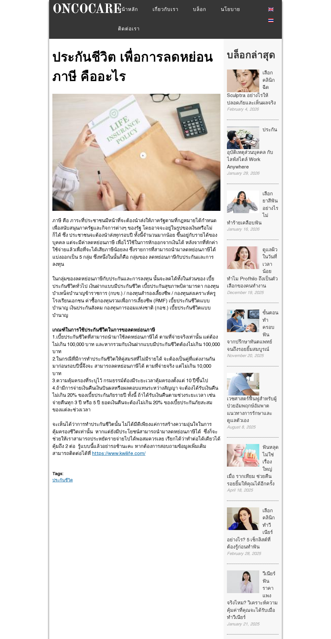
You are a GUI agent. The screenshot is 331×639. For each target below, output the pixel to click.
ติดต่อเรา (129, 29)
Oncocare (86, 9)
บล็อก (199, 9)
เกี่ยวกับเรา (165, 9)
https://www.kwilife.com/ (118, 453)
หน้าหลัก (128, 9)
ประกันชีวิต (62, 480)
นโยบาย (230, 9)
